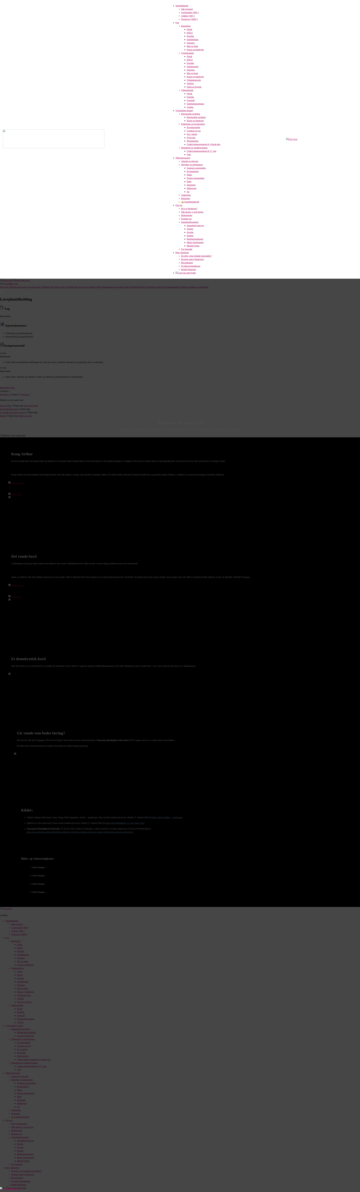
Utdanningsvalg (194, 80)
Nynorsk (11, 387)
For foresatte (186, 249)
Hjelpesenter (186, 215)
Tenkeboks (186, 195)
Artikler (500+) (188, 16)
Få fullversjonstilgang (190, 266)
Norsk (189, 29)
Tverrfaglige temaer (184, 110)
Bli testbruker (187, 263)
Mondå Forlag (193, 246)
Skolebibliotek (182, 6)
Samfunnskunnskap (195, 104)
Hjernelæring (192, 141)
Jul (188, 191)
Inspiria (190, 235)
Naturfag (191, 43)
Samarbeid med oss (195, 225)
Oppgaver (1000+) (189, 19)
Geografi (191, 100)
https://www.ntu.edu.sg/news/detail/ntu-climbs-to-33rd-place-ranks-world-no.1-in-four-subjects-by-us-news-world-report (80, 832)
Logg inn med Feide (187, 273)
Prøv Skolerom (182, 252)
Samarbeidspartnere (190, 222)
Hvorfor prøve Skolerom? (192, 259)
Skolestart (191, 185)
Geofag (190, 107)
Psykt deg (191, 137)
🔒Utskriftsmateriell (190, 202)
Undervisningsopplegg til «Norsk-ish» (204, 144)
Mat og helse (192, 46)
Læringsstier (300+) (190, 12)
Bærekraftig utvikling (190, 114)
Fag (177, 22)
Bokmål (3, 387)
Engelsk (190, 36)
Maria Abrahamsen (195, 242)
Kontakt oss (186, 219)
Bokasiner (185, 198)
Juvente (190, 232)
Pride (189, 181)
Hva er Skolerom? (189, 208)
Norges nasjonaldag (195, 178)
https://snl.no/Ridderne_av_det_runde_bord (125, 823)
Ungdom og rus (194, 131)
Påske (189, 175)
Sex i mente (192, 134)
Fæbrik (190, 229)
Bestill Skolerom (188, 269)
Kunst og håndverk (195, 49)
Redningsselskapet (195, 239)
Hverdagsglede (193, 127)
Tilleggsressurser (183, 158)
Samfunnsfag (192, 39)
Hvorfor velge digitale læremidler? (196, 256)
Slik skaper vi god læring (192, 212)
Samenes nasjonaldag (196, 168)
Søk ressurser (187, 9)
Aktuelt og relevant (189, 161)
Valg (189, 154)
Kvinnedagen (193, 171)
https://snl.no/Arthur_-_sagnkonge (167, 817)
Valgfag (190, 83)
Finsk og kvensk (194, 87)
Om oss (179, 205)
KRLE (190, 33)
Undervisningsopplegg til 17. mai (201, 151)
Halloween (191, 188)
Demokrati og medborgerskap (194, 148)
